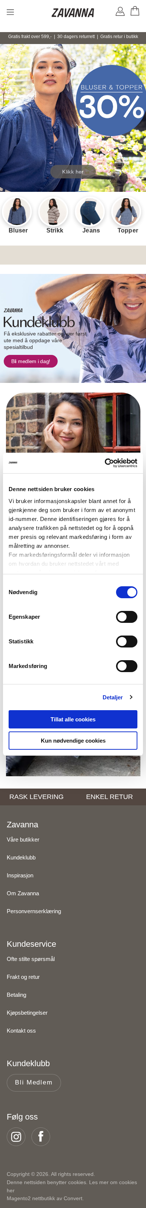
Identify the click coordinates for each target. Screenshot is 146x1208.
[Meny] (10, 12)
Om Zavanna (23, 893)
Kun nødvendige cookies (73, 740)
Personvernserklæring (34, 911)
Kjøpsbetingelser (27, 1012)
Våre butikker (23, 839)
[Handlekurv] (134, 12)
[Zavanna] (73, 13)
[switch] (126, 617)
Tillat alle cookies (73, 719)
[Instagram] (18, 1136)
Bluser (18, 230)
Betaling (16, 995)
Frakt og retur (23, 977)
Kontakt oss (21, 1030)
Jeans (91, 230)
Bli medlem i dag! (30, 361)
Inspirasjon (20, 875)
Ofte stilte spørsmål (31, 959)
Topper (128, 230)
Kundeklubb (21, 857)
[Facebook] (43, 1136)
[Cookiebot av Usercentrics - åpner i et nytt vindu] (105, 463)
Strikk (55, 230)
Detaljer (113, 697)
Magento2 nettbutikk (31, 1198)
